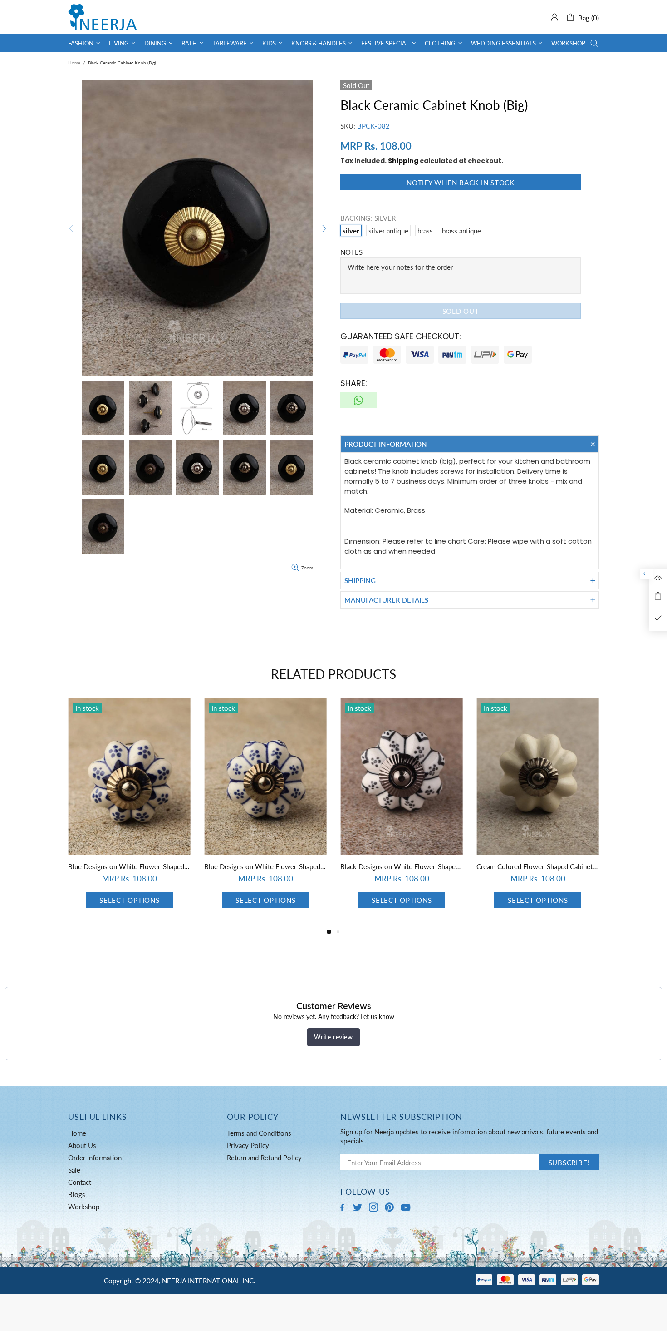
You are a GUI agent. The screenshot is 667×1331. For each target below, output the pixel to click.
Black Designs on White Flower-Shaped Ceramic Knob (401, 866)
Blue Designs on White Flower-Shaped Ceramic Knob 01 (265, 866)
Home (74, 62)
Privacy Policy (248, 1145)
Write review (333, 1037)
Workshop (83, 1206)
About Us (82, 1145)
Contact (79, 1182)
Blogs (76, 1194)
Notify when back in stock (461, 182)
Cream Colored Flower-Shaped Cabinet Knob (537, 866)
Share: (353, 383)
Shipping (403, 160)
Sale (74, 1170)
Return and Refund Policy (264, 1157)
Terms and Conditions (259, 1133)
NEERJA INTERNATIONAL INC (102, 17)
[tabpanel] (129, 812)
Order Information (95, 1157)
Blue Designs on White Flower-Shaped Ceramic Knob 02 (129, 866)
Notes (351, 252)
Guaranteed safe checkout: (400, 336)
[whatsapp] (358, 400)
